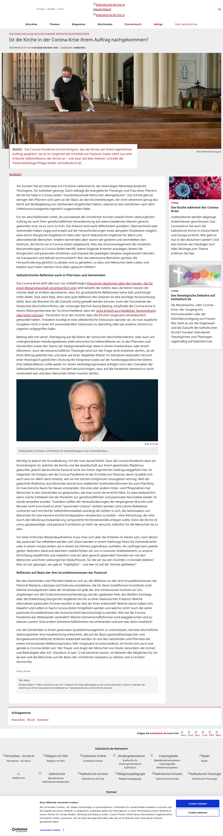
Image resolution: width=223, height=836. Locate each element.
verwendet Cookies (50, 830)
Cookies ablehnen (197, 812)
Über (186, 24)
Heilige (158, 24)
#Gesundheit (18, 719)
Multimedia (105, 24)
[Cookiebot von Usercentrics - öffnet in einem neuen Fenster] (19, 830)
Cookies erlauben (197, 803)
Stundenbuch (133, 24)
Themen (55, 24)
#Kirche (31, 719)
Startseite (41, 9)
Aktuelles (51, 9)
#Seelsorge (43, 719)
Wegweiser (79, 24)
